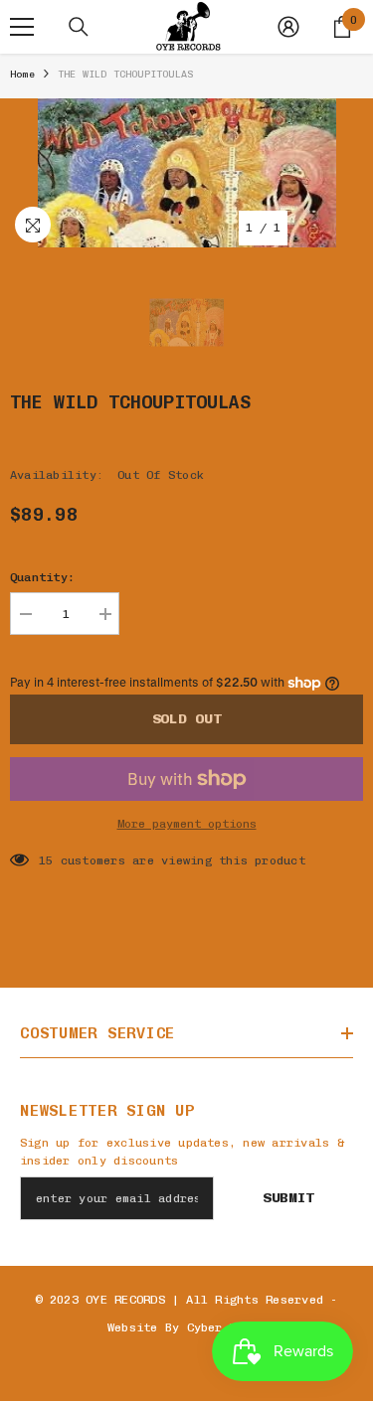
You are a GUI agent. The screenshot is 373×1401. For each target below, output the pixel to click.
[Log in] (288, 27)
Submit (288, 1197)
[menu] (22, 27)
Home (22, 74)
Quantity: (42, 577)
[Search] (79, 27)
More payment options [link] (187, 824)
